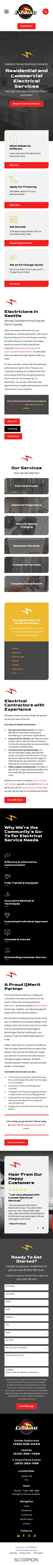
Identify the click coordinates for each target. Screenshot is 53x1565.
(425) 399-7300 (26, 1453)
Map (27, 1479)
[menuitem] (13, 1553)
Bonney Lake (18, 656)
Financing (12, 428)
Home (26, 1506)
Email (8, 1309)
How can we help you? (15, 1355)
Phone (8, 1302)
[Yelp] (29, 1535)
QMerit (12, 1005)
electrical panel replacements (18, 351)
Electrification (26, 1519)
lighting (42, 784)
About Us (12, 421)
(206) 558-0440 (26, 1444)
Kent (14, 673)
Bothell (15, 660)
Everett (15, 665)
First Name (10, 1286)
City (7, 1325)
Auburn (15, 648)
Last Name (10, 1294)
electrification (40, 1005)
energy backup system (32, 787)
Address (9, 1317)
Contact (26, 1523)
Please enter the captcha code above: (22, 1372)
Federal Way (17, 669)
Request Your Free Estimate (26, 103)
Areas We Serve (15, 800)
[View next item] (43, 1228)
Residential (26, 1510)
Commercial (26, 1514)
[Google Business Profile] (18, 1535)
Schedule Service (16, 1142)
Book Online (26, 26)
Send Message (26, 1406)
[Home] (26, 11)
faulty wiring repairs (28, 348)
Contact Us (13, 436)
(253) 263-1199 (26, 1463)
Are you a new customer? (16, 1348)
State (8, 1332)
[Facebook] (23, 1535)
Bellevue (16, 652)
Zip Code (9, 1340)
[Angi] (34, 1535)
